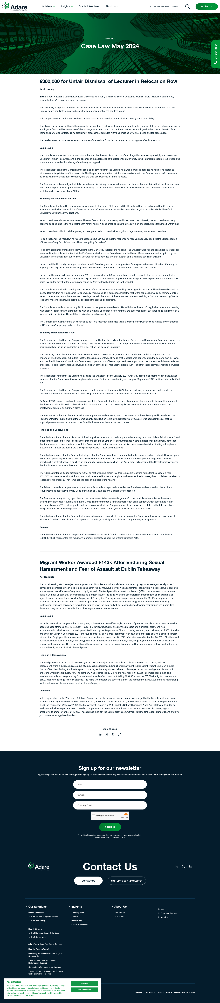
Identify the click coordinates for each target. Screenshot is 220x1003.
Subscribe (110, 827)
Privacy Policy (119, 837)
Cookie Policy (28, 995)
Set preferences (84, 990)
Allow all (84, 983)
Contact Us (206, 6)
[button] (48, 6)
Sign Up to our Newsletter (126, 881)
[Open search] (187, 6)
